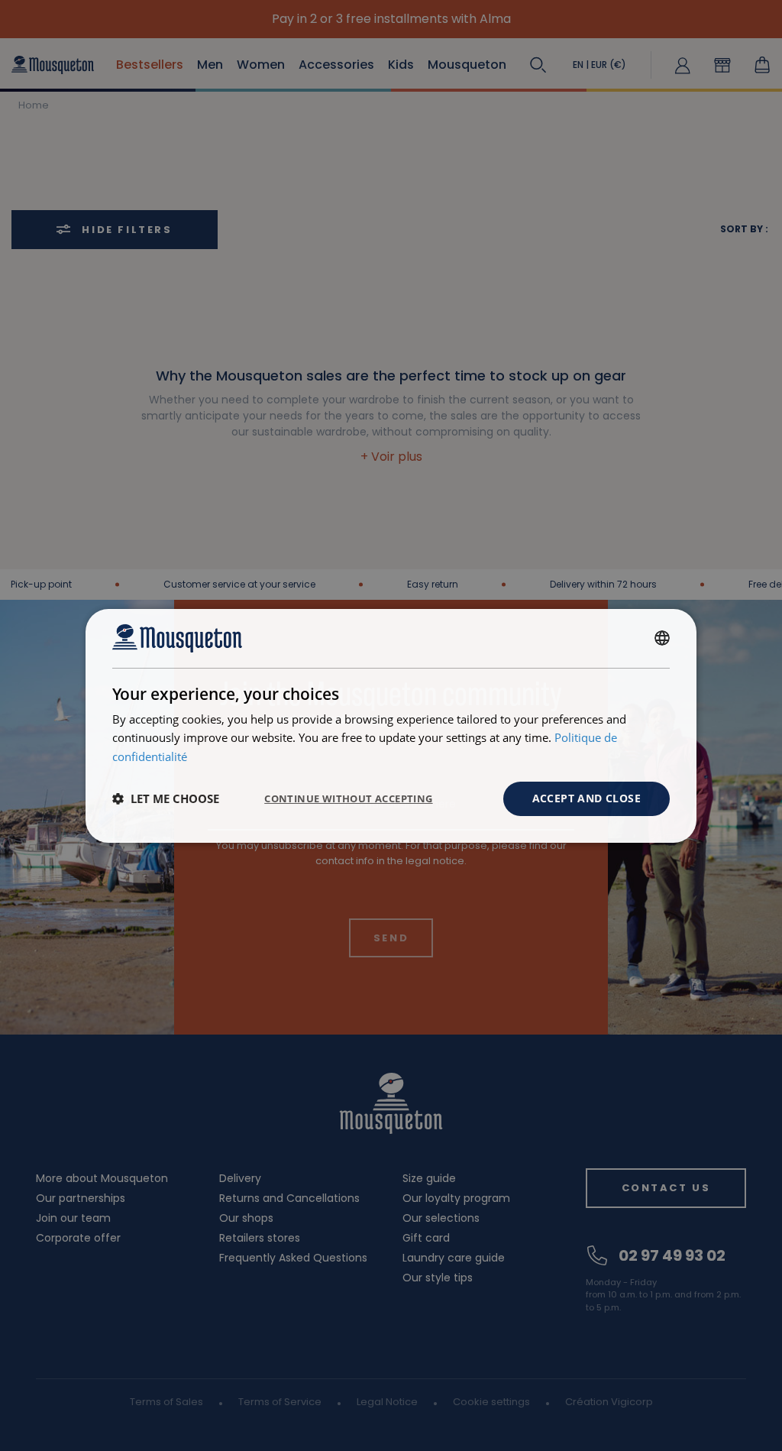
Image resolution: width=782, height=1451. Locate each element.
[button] (165, 798)
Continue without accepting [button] (348, 798)
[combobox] (662, 638)
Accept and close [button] (586, 798)
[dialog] (391, 725)
